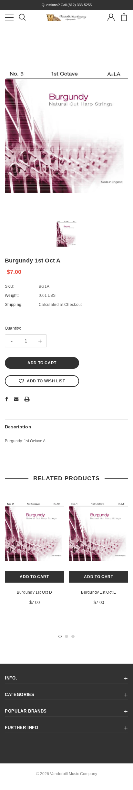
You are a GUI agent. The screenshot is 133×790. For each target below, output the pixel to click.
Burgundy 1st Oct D (34, 592)
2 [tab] (66, 636)
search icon (22, 17)
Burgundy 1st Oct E (98, 592)
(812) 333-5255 (79, 5)
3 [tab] (73, 636)
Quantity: (13, 328)
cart (123, 17)
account (111, 17)
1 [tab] (60, 636)
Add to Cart (34, 577)
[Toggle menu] (9, 17)
